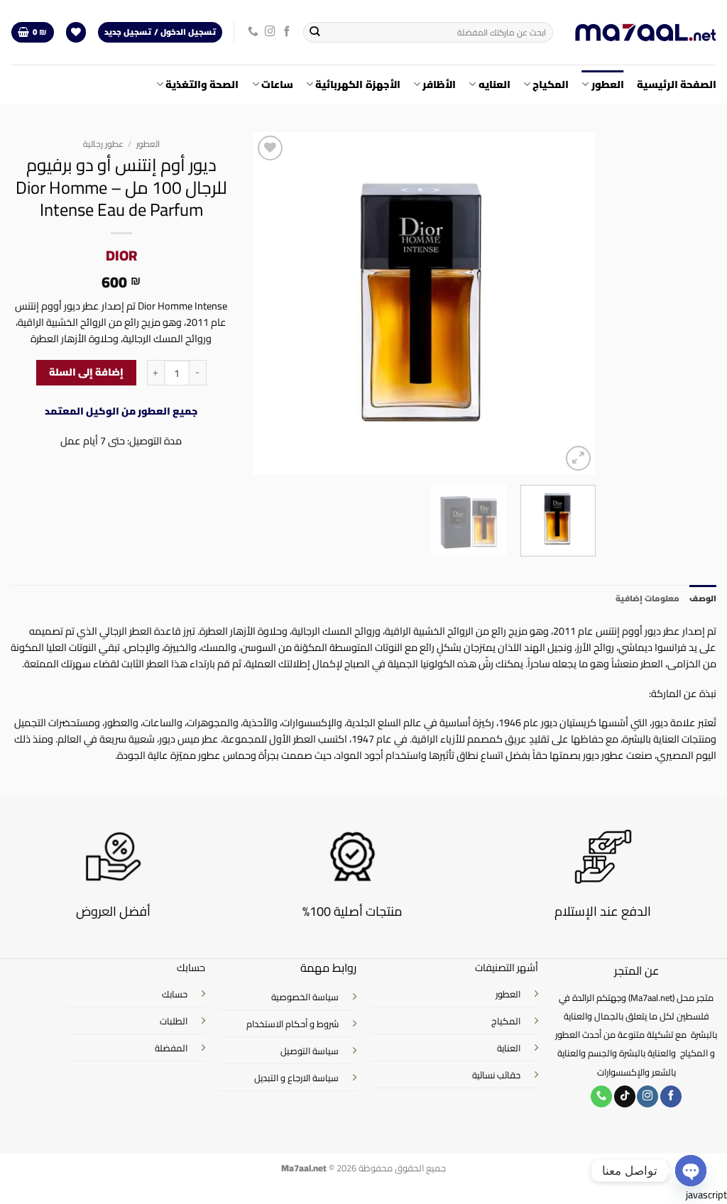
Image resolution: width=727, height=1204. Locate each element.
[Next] (267, 303)
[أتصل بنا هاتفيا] (253, 32)
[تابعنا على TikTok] (624, 1096)
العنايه (494, 84)
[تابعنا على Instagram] (270, 32)
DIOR (121, 255)
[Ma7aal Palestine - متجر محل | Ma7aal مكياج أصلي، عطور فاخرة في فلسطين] (645, 33)
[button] (32, 32)
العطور (607, 84)
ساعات (277, 84)
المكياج (550, 84)
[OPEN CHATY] (690, 1170)
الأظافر (439, 84)
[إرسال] (315, 32)
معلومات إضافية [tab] (647, 598)
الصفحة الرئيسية (676, 84)
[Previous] (571, 303)
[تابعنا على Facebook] (287, 32)
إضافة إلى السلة (86, 372)
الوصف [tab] (702, 598)
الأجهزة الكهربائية (357, 84)
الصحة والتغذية (202, 84)
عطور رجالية (103, 144)
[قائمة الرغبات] (76, 32)
